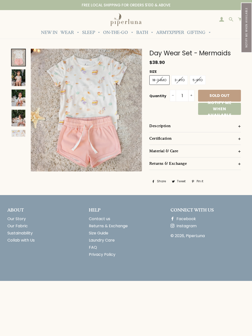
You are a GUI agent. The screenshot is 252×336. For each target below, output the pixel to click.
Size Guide (98, 233)
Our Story (16, 219)
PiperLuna (195, 236)
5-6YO (198, 80)
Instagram (186, 226)
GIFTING (196, 33)
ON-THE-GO (116, 33)
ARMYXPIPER (170, 33)
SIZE (153, 71)
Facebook (185, 219)
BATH (142, 33)
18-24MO (159, 80)
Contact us (99, 219)
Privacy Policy (102, 254)
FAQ (93, 247)
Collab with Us (21, 240)
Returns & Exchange (108, 226)
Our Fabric (17, 226)
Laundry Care (102, 240)
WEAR (68, 33)
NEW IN (49, 33)
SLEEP (89, 33)
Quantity (157, 96)
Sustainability (20, 233)
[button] (246, 27)
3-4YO (179, 80)
